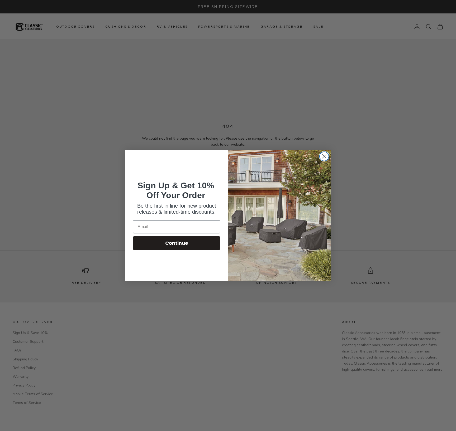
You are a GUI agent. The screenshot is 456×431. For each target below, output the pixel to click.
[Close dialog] (324, 156)
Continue (176, 243)
